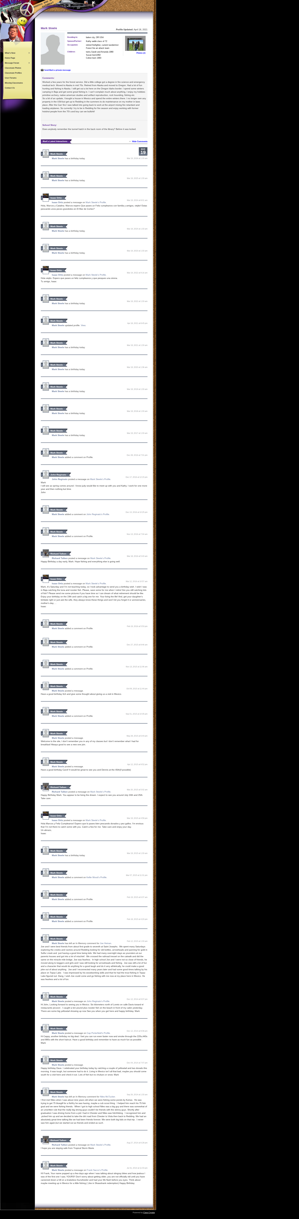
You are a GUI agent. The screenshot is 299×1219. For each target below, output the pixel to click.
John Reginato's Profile (97, 514)
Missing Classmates (14, 83)
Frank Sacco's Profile (97, 1170)
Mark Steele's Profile (96, 202)
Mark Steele (56, 154)
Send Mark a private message (57, 70)
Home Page (10, 58)
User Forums (11, 78)
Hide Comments (139, 141)
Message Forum (11, 63)
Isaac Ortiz (56, 198)
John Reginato (58, 474)
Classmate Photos (13, 68)
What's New (9, 53)
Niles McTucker (107, 1096)
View (83, 325)
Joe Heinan (105, 943)
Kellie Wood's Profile (96, 877)
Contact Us (10, 88)
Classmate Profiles (13, 73)
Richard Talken (58, 553)
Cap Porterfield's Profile (98, 1033)
